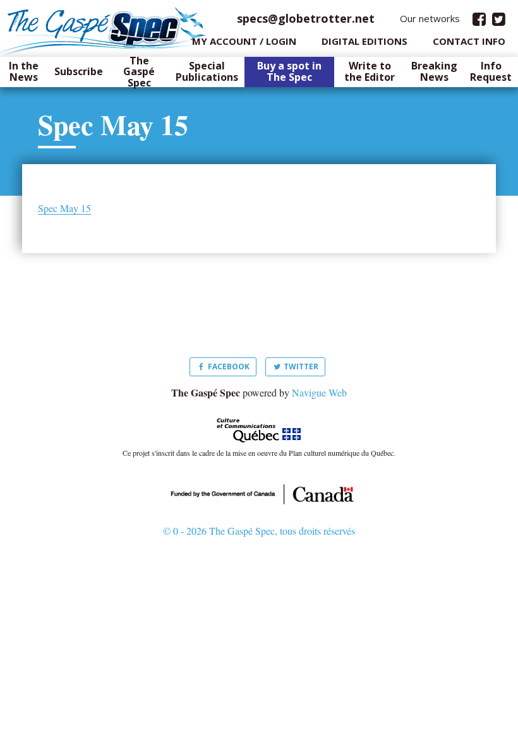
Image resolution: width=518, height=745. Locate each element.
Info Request (491, 72)
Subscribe (78, 72)
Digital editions (364, 41)
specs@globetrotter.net (306, 18)
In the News (24, 72)
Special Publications (207, 72)
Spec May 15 (64, 208)
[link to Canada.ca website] (259, 492)
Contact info (469, 41)
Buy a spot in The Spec (289, 72)
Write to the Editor (369, 72)
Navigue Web (319, 392)
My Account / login (244, 41)
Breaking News (434, 72)
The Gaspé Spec (139, 72)
